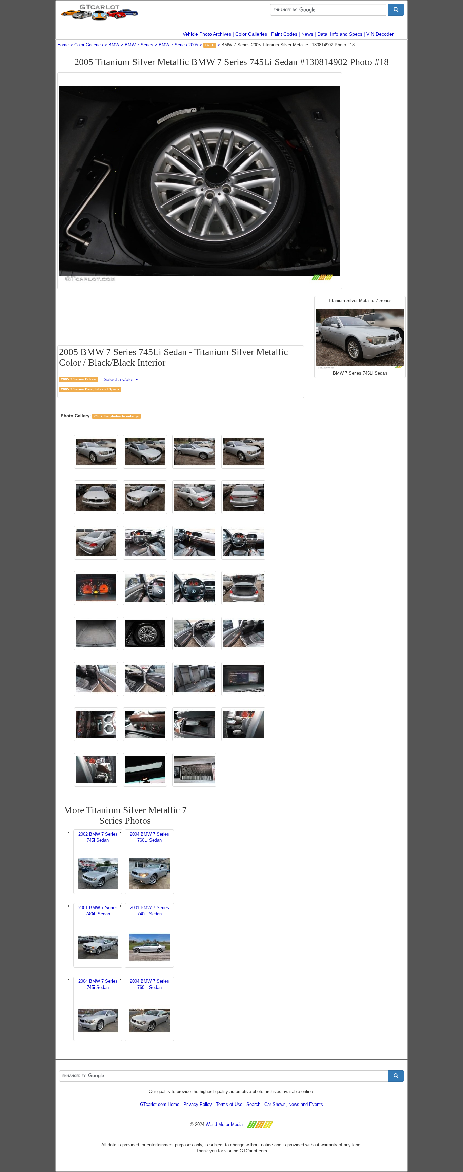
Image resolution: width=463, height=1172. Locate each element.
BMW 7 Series (139, 44)
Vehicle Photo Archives (207, 34)
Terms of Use (229, 1104)
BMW (113, 44)
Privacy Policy (197, 1104)
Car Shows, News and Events (293, 1104)
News (307, 34)
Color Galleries (251, 34)
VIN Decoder (380, 34)
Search (253, 1104)
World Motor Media (224, 1124)
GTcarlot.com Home (159, 1104)
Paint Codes (284, 34)
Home (63, 44)
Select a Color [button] (119, 379)
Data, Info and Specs (339, 34)
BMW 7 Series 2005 (178, 44)
